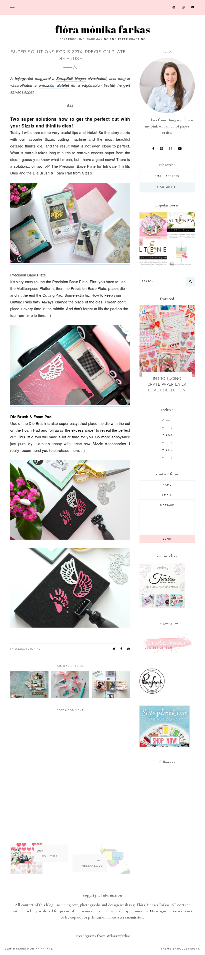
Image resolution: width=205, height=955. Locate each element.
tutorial (33, 648)
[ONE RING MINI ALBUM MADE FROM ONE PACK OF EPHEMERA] (153, 238)
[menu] (12, 7)
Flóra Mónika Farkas (102, 29)
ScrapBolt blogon (71, 78)
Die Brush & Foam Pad (52, 172)
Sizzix (19, 648)
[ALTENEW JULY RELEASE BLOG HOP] (153, 266)
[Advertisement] (172, 849)
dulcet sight (188, 949)
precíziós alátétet (54, 85)
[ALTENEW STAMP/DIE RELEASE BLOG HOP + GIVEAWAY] (181, 238)
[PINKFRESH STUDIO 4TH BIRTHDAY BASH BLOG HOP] (181, 266)
